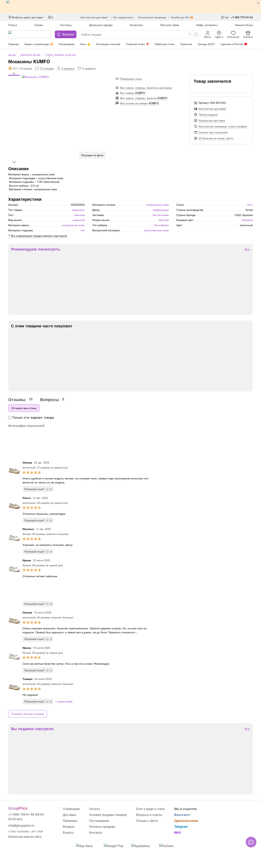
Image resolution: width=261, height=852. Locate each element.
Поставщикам (99, 820)
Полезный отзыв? (38, 489)
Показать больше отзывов (27, 714)
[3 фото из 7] (14, 80)
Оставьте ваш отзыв (23, 408)
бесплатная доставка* (94, 17)
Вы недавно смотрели (32, 728)
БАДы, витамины (206, 25)
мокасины (78, 210)
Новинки (13, 44)
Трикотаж (186, 44)
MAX (177, 832)
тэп (83, 230)
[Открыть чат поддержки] (251, 842)
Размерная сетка (131, 79)
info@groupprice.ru (21, 825)
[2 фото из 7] (14, 78)
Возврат (69, 826)
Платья (12, 25)
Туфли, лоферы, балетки (60, 55)
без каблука (161, 225)
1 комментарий (63, 701)
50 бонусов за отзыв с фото (216, 138)
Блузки (39, 25)
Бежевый (247, 220)
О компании (71, 809)
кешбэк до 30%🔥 (182, 17)
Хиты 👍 (85, 44)
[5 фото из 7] (14, 83)
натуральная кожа (73, 225)
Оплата (94, 809)
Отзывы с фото (147, 820)
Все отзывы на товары (139, 103)
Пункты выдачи (208, 114)
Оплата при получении (213, 132)
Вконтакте (182, 814)
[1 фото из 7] (14, 76)
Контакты (95, 832)
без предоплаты (123, 17)
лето (250, 204)
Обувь (12, 55)
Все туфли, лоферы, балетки (143, 98)
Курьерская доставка (212, 120)
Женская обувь (169, 25)
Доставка (69, 814)
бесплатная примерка (152, 17)
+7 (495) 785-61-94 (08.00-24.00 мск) (26, 816)
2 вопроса (68, 68)
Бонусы (68, 832)
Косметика (136, 25)
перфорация (161, 210)
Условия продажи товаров (108, 814)
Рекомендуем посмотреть (35, 249)
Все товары (132, 93)
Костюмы (66, 25)
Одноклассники (186, 820)
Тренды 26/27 (206, 44)
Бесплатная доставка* (212, 108)
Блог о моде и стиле (150, 809)
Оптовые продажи (102, 826)
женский (79, 215)
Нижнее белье (244, 25)
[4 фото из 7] (14, 82)
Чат (227, 17)
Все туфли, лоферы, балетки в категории (146, 88)
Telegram (181, 826)
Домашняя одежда (101, 25)
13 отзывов (47, 68)
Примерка (70, 820)
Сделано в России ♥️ (233, 44)
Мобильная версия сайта (24, 836)
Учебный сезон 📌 (137, 44)
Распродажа (66, 44)
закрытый (79, 220)
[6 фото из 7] (14, 85)
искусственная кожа (156, 230)
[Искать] (190, 34)
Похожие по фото (92, 155)
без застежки (161, 215)
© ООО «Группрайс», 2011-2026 (25, 831)
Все (247, 250)
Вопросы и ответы (149, 814)
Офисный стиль (164, 44)
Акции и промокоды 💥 (38, 44)
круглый (164, 220)
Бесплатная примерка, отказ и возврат (223, 126)
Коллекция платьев (108, 44)
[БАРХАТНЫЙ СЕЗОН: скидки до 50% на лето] (130, 6)
